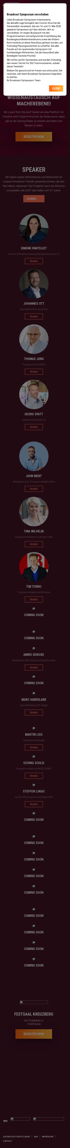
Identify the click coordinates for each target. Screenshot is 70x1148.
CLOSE (56, 88)
